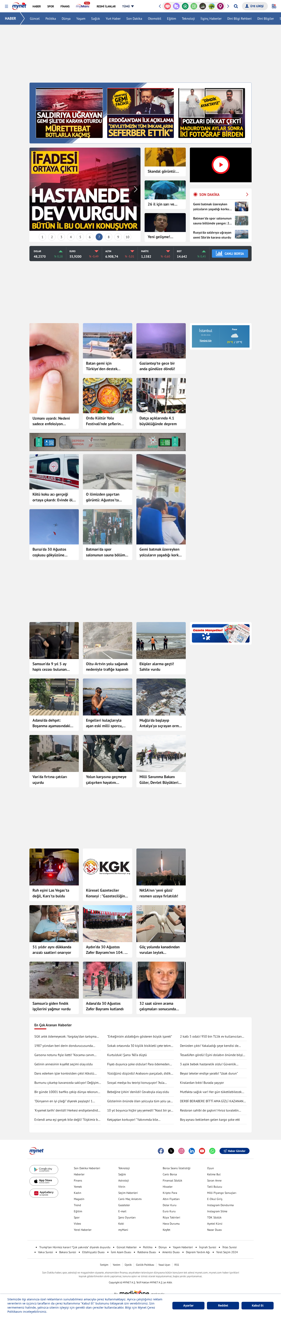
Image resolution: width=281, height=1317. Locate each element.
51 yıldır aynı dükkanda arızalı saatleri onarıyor (52, 949)
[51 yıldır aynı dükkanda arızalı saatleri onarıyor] (54, 923)
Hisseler (168, 1186)
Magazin (79, 1199)
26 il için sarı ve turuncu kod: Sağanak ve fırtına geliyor (162, 204)
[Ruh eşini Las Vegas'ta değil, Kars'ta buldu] (54, 867)
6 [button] (90, 237)
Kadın (77, 1193)
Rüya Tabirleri (171, 1217)
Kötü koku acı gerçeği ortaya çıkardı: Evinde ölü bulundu (54, 497)
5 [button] (80, 237)
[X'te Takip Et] (171, 1151)
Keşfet (166, 1230)
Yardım (116, 1264)
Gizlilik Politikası (145, 1264)
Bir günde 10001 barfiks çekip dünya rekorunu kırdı (67, 1092)
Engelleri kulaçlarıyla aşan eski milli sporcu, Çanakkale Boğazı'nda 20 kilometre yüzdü (106, 723)
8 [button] (109, 237)
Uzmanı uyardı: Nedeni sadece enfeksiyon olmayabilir (51, 421)
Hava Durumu (171, 1223)
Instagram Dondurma (220, 1205)
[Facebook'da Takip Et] (161, 1151)
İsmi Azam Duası (121, 1252)
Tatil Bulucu (214, 1186)
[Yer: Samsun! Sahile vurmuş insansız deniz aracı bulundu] (161, 640)
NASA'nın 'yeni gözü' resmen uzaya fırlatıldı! (158, 893)
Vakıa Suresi (45, 1252)
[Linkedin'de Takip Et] (192, 1151)
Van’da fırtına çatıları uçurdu (50, 779)
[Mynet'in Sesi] (220, 6)
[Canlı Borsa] (185, 6)
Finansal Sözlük (172, 1180)
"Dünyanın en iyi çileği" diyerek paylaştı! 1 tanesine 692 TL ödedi (63, 1101)
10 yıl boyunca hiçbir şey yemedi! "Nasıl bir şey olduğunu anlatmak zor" (139, 1110)
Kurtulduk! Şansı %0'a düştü (127, 1055)
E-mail (122, 1211)
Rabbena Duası (146, 1252)
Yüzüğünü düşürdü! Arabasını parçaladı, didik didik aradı (139, 1073)
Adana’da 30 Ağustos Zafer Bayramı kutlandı (105, 1006)
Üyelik (128, 1264)
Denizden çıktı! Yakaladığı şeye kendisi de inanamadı (209, 1046)
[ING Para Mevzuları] (211, 6)
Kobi (121, 1223)
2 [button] (52, 237)
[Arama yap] (236, 6)
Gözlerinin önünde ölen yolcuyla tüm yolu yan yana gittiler (139, 1101)
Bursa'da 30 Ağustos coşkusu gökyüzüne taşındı (49, 552)
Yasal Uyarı (164, 1264)
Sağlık (95, 18)
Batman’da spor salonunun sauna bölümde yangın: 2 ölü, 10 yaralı (107, 552)
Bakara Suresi (67, 1252)
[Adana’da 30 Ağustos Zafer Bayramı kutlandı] (107, 980)
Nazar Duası (214, 1230)
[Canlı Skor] (167, 6)
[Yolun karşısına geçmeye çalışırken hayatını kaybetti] (107, 753)
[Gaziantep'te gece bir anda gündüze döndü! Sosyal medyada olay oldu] (161, 340)
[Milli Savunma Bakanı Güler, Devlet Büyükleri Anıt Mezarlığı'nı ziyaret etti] (161, 753)
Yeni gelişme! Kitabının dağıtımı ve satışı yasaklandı (165, 237)
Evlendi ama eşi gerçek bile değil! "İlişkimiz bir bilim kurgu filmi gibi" (67, 1119)
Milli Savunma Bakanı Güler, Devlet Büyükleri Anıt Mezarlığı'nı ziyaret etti (159, 779)
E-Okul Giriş (214, 1199)
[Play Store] (43, 1169)
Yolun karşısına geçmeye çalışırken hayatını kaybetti (106, 779)
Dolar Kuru (169, 1205)
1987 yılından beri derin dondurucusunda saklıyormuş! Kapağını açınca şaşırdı (63, 1046)
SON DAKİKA (209, 194)
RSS (176, 1264)
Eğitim (171, 18)
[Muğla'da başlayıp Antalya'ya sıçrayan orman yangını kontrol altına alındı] (161, 697)
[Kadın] (202, 6)
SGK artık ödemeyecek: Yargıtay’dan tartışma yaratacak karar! (65, 1036)
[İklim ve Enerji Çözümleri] (193, 6)
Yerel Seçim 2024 (227, 1252)
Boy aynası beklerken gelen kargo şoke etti (210, 1119)
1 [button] (42, 237)
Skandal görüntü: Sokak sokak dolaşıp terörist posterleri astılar (164, 171)
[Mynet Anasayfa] (19, 5)
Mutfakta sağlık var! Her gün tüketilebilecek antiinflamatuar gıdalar (211, 1092)
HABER (10, 18)
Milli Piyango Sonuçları (221, 1193)
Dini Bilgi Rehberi (239, 18)
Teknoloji (188, 18)
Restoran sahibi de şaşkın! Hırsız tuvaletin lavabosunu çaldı (209, 1110)
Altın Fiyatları (171, 1199)
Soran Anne (214, 1180)
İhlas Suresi (229, 1247)
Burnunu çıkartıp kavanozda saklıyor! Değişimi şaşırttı (66, 1082)
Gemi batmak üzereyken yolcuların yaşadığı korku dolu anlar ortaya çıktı (160, 552)
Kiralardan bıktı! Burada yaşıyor (202, 1082)
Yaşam (80, 18)
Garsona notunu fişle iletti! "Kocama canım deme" (64, 1055)
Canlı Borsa (170, 1174)
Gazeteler (124, 1205)
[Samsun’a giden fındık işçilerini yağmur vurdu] (54, 980)
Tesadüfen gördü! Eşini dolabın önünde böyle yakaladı (212, 1055)
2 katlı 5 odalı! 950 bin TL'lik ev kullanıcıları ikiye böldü (211, 1036)
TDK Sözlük (214, 1217)
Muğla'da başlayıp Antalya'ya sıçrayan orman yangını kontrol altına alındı (161, 723)
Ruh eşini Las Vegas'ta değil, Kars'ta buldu (51, 893)
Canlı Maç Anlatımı (130, 1199)
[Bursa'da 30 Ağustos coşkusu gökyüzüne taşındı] (54, 526)
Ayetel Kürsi (214, 1223)
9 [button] (118, 237)
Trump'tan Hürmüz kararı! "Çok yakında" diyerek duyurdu (74, 1247)
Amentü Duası (171, 1252)
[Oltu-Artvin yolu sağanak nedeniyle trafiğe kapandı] (107, 640)
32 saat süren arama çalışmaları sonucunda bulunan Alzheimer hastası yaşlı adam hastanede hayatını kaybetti (157, 1006)
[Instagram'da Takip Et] (181, 1151)
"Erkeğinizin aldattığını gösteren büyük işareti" (139, 1036)
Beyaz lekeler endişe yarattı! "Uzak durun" (209, 1073)
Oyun (210, 1168)
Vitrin (121, 1186)
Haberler (79, 1174)
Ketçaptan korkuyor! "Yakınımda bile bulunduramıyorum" (132, 1119)
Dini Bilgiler (265, 18)
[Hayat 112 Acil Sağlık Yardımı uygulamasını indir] (107, 442)
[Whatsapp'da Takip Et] (212, 1151)
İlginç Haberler (211, 18)
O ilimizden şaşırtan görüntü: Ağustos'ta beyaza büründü (102, 497)
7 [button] (99, 237)
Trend (77, 1205)
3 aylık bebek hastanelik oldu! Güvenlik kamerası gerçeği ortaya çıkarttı (208, 1064)
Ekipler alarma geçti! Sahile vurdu (156, 666)
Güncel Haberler (127, 1247)
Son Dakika (134, 18)
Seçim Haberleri (128, 1193)
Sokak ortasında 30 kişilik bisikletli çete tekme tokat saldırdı (139, 1046)
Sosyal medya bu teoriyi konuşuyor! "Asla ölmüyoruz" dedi (135, 1082)
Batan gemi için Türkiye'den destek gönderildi (101, 366)
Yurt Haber (113, 18)
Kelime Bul (214, 1174)
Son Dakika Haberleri (87, 1168)
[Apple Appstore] (43, 1181)
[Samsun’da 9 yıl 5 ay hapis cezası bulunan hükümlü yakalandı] (54, 640)
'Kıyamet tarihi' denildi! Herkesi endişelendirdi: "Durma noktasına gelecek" (67, 1110)
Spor (77, 1217)
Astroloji (123, 1180)
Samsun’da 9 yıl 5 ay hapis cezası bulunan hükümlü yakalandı (50, 666)
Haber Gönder (236, 1151)
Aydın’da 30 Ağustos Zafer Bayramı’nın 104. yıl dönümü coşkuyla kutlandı (107, 949)
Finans (78, 1180)
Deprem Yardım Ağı (198, 1252)
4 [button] (71, 237)
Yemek (78, 1186)
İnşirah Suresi (207, 1247)
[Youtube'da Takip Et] (202, 1151)
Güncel (35, 18)
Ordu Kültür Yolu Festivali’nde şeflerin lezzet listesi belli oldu (105, 421)
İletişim (104, 1264)
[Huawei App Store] (43, 1193)
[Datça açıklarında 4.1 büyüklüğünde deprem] (161, 395)
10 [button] (127, 237)
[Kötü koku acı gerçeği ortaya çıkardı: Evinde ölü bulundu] (54, 471)
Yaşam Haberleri (183, 1247)
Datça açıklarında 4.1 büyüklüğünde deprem (158, 421)
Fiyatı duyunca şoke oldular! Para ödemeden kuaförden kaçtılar (138, 1064)
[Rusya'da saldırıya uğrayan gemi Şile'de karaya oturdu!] (69, 113)
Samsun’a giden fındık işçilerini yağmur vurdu (52, 1006)
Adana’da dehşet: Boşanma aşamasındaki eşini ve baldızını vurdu (52, 723)
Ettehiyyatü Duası (93, 1252)
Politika (50, 18)
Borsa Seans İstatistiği (176, 1168)
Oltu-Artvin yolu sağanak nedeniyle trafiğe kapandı (107, 666)
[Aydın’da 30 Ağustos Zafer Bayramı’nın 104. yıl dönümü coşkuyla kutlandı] (107, 923)
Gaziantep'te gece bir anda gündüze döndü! (157, 366)
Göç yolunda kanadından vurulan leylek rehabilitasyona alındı (159, 949)
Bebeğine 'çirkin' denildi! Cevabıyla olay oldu (138, 1092)
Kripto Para (170, 1193)
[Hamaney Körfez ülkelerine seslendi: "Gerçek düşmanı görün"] (84, 189)
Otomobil (154, 18)
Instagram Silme (217, 1211)
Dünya (66, 18)
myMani (123, 1230)
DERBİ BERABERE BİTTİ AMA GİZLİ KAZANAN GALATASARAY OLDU (211, 1101)
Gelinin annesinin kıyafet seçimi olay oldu (63, 1064)
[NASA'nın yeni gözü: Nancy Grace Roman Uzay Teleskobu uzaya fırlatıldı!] (161, 867)
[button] (6, 6)
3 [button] (61, 237)
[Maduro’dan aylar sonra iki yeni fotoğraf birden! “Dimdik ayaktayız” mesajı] (211, 113)
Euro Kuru (169, 1211)
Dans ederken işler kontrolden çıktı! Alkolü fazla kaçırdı (64, 1073)
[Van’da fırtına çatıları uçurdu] (54, 753)
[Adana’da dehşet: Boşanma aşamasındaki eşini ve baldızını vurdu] (54, 697)
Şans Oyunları (127, 1217)
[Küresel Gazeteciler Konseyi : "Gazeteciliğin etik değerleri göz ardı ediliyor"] (107, 867)
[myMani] (83, 6)
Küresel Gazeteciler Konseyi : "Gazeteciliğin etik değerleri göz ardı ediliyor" (105, 893)
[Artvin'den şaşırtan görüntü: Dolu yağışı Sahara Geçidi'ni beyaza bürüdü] (107, 471)
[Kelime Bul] (176, 6)
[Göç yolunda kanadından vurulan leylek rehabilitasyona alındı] (161, 923)
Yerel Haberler (83, 1230)
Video (77, 1223)
